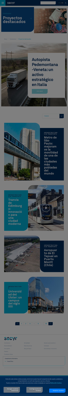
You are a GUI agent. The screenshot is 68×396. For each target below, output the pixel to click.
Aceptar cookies (58, 390)
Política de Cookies (56, 383)
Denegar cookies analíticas (12, 389)
